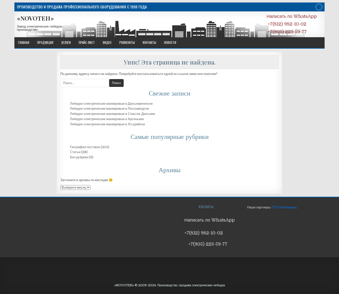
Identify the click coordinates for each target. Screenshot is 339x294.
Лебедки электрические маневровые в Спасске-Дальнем (112, 114)
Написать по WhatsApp (292, 16)
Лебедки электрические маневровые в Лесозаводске (109, 108)
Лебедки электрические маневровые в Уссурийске (107, 124)
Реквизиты (127, 42)
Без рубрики (79, 157)
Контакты (149, 42)
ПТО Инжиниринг (284, 207)
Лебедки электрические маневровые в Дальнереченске (111, 103)
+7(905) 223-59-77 (287, 31)
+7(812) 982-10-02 (286, 24)
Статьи (75, 152)
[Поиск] (319, 7)
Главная (23, 42)
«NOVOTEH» (35, 18)
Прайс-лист (87, 42)
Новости (170, 42)
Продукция (45, 42)
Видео (107, 42)
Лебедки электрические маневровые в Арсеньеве (107, 119)
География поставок (85, 147)
